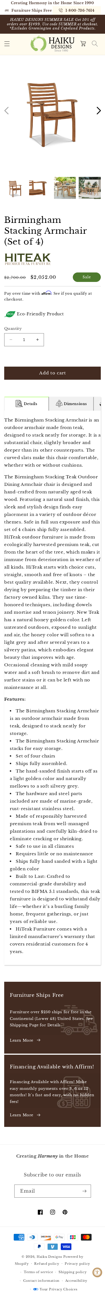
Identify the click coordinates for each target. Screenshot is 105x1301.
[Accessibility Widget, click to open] (97, 1272)
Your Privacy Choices (58, 1289)
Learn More (21, 1040)
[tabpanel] (52, 688)
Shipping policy (73, 1272)
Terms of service (38, 1272)
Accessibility (76, 1281)
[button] (7, 44)
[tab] (26, 404)
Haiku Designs (49, 1257)
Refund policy (46, 1264)
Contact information (41, 1281)
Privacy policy (77, 1264)
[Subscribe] (84, 1191)
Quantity (13, 328)
